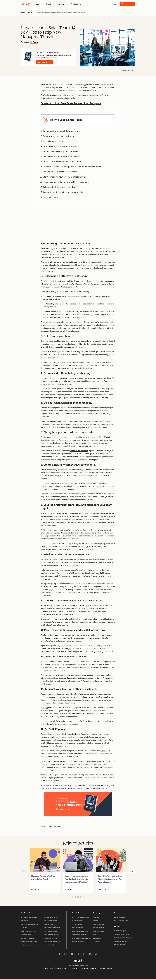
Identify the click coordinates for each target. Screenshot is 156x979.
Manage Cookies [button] (106, 968)
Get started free (127, 4)
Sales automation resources (83, 536)
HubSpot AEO (25, 920)
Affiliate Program (119, 944)
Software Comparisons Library (81, 938)
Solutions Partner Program (122, 934)
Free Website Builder (50, 920)
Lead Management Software (29, 945)
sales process (78, 605)
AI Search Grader (77, 920)
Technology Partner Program (123, 938)
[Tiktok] (96, 955)
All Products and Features (29, 917)
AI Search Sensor (77, 924)
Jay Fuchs (34, 42)
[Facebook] (59, 955)
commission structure (79, 451)
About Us (96, 917)
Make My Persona (77, 927)
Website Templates (78, 941)
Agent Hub (24, 927)
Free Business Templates (79, 934)
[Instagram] (65, 955)
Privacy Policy (62, 968)
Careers (95, 920)
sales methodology (50, 635)
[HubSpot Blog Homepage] (26, 4)
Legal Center (49, 968)
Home (23, 13)
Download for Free (44, 62)
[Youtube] (71, 955)
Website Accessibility (88, 968)
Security (74, 968)
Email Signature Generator (80, 931)
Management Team (99, 924)
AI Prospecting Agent (51, 917)
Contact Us (96, 941)
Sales (30, 13)
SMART (103, 751)
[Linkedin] (84, 955)
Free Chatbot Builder (50, 931)
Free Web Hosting (49, 945)
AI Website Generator (27, 938)
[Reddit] (90, 955)
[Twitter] (78, 955)
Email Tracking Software (28, 931)
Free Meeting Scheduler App (29, 924)
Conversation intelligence (57, 533)
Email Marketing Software (29, 941)
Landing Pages (48, 924)
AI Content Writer (26, 934)
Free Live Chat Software (51, 934)
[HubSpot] (78, 960)
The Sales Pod (48, 312)
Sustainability (97, 938)
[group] (44, 871)
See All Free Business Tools (80, 917)
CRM (44, 530)
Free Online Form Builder (52, 927)
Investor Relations (98, 931)
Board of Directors (98, 927)
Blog (94, 934)
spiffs (109, 494)
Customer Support (119, 917)
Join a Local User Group (121, 920)
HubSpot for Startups (120, 941)
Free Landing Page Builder (52, 941)
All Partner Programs (120, 931)
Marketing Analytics (50, 938)
